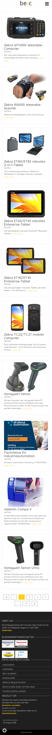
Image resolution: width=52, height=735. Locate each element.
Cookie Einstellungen (14, 691)
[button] (4, 730)
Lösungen (8, 669)
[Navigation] (47, 4)
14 (26, 603)
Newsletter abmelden (9, 708)
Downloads (9, 678)
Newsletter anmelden (11, 705)
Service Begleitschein (14, 682)
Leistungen (8, 665)
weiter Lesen (9, 117)
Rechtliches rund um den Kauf (19, 687)
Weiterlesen (7, 630)
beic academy (10, 674)
